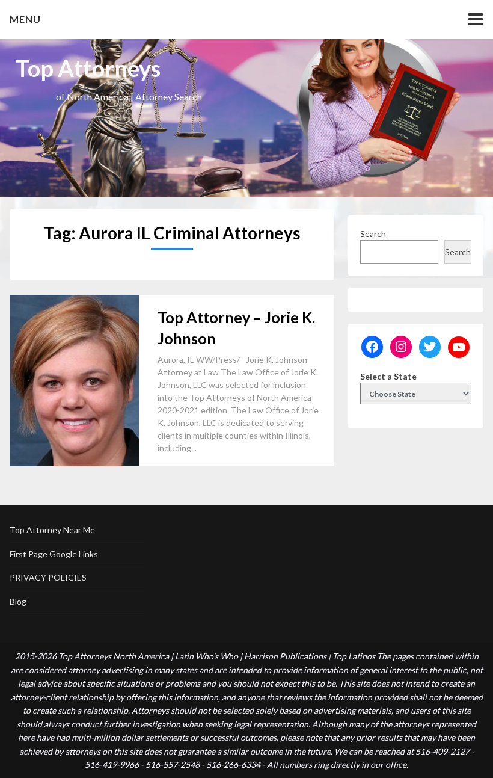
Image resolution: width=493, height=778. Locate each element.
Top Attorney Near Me (52, 530)
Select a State (388, 376)
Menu (25, 19)
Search (373, 234)
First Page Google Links (54, 554)
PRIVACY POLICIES (48, 577)
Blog (18, 601)
